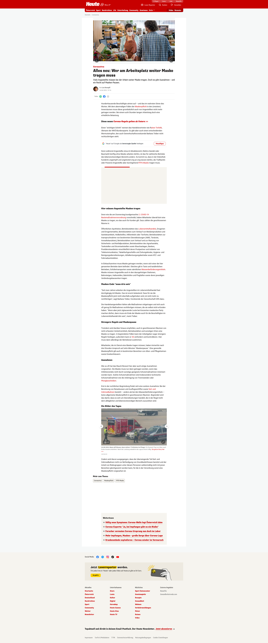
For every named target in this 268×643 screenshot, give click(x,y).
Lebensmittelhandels (147, 229)
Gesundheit (139, 601)
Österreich (90, 10)
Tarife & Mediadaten (102, 638)
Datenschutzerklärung (125, 638)
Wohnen (138, 604)
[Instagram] (107, 557)
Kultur (112, 598)
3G (133, 337)
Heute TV (113, 614)
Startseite (87, 15)
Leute (112, 594)
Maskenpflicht (141, 106)
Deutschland (90, 598)
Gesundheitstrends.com (168, 594)
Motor (137, 611)
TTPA (113, 638)
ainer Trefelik (156, 128)
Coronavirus (95, 15)
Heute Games (115, 608)
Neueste (178, 10)
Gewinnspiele (140, 594)
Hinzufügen (160, 144)
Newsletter (89, 614)
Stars (112, 591)
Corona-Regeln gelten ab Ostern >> (130, 121)
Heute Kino (114, 611)
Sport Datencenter (142, 591)
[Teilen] (108, 96)
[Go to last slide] (101, 426)
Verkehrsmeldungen (143, 608)
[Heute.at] (93, 4)
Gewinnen (144, 10)
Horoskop (114, 604)
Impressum (89, 638)
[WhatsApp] (100, 96)
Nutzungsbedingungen (143, 638)
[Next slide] (167, 426)
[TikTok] (112, 557)
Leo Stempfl (106, 88)
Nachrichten (90, 601)
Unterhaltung (122, 10)
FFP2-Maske (143, 163)
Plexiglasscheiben (108, 381)
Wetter (88, 611)
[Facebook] (104, 96)
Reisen (137, 614)
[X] (102, 557)
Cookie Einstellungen (160, 638)
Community (133, 10)
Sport (98, 10)
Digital (112, 601)
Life (114, 10)
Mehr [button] (151, 10)
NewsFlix (163, 591)
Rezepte (138, 598)
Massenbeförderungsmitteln (153, 269)
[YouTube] (117, 557)
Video (171, 10)
